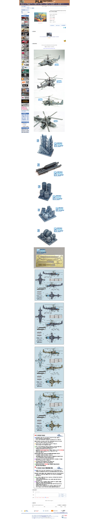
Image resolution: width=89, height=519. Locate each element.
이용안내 (66, 512)
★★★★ (43, 497)
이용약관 (58, 512)
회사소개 (55, 512)
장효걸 (50, 515)
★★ (37, 497)
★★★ (40, 497)
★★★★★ (47, 497)
